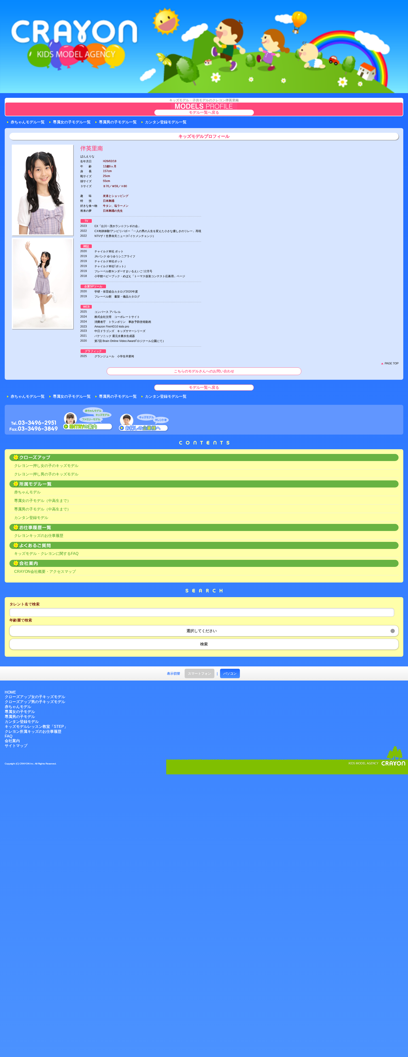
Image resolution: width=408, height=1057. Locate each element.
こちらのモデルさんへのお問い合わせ (204, 371)
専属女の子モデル (20, 712)
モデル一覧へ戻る (204, 112)
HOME (10, 692)
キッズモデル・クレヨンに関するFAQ (46, 554)
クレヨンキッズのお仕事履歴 (38, 536)
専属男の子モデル (20, 717)
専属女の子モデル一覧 (72, 122)
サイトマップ (16, 746)
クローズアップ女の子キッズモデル (35, 697)
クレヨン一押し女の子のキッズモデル (46, 466)
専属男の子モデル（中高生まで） (42, 509)
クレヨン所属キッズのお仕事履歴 (33, 731)
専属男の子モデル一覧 (118, 122)
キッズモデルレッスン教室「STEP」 (36, 727)
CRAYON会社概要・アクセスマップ (45, 571)
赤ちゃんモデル (27, 492)
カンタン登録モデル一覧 (166, 122)
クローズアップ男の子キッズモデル (35, 702)
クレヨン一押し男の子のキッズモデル (46, 474)
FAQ (8, 736)
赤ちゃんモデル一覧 (28, 122)
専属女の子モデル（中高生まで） (42, 501)
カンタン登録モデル (31, 518)
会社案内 (12, 741)
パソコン (230, 673)
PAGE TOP (392, 363)
